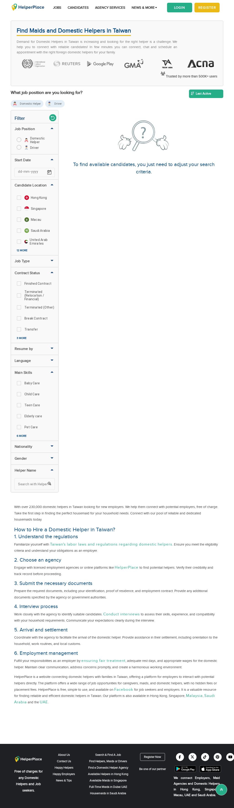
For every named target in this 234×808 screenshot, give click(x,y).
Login (179, 7)
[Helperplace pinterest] (218, 757)
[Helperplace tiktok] (205, 757)
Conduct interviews (121, 614)
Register (207, 7)
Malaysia (194, 695)
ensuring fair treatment (103, 660)
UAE (44, 702)
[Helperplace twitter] (193, 757)
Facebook (123, 689)
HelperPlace (126, 567)
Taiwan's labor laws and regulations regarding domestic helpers (111, 544)
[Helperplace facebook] (180, 757)
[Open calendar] (49, 172)
